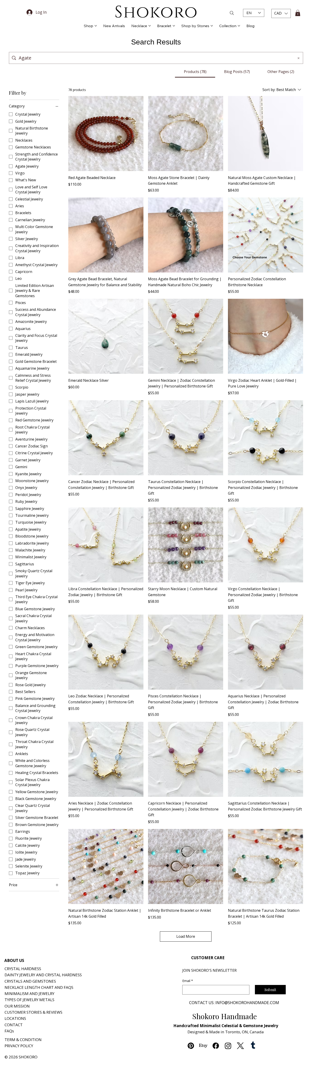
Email (187, 981)
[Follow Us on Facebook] (216, 1046)
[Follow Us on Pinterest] (191, 1046)
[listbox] (281, 13)
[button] (281, 13)
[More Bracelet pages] (174, 26)
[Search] (222, 13)
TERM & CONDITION (23, 1039)
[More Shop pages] (96, 26)
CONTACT (14, 1024)
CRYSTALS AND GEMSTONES (30, 981)
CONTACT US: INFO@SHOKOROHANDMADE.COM (234, 1002)
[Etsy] (203, 1046)
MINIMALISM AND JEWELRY (29, 993)
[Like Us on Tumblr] (253, 1046)
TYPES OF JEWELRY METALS (29, 999)
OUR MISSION (17, 1006)
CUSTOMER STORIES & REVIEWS (33, 1012)
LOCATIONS (15, 1018)
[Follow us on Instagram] (228, 1046)
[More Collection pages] (239, 26)
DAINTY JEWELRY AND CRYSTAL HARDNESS (43, 974)
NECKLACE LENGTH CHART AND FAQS (39, 987)
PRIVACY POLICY (19, 1045)
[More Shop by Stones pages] (212, 26)
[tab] (195, 72)
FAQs (9, 1031)
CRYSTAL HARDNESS (23, 968)
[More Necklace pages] (149, 26)
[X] (240, 1046)
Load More (185, 936)
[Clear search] (298, 58)
